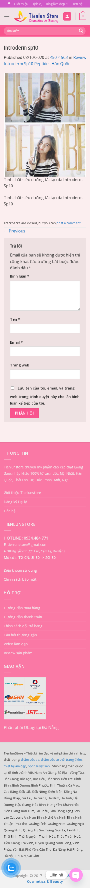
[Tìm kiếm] (81, 31)
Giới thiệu (21, 4)
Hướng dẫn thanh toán (23, 616)
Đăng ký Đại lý (15, 501)
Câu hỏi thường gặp (20, 634)
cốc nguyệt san (39, 766)
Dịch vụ (37, 4)
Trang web (19, 365)
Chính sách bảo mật (20, 579)
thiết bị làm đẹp (15, 766)
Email (16, 342)
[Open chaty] (76, 875)
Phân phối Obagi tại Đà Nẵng (31, 727)
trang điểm (74, 759)
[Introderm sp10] (45, 124)
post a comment (68, 223)
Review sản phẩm (18, 653)
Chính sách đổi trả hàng (23, 625)
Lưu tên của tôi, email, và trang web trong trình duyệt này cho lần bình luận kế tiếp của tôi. (45, 396)
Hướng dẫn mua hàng (22, 607)
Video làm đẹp (16, 644)
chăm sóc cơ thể (52, 759)
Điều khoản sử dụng (20, 570)
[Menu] (7, 16)
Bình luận (19, 276)
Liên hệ (77, 4)
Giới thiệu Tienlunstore (22, 492)
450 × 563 (59, 57)
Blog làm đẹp (55, 4)
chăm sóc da (30, 759)
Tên (15, 319)
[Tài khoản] (67, 16)
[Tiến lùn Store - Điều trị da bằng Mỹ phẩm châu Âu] (36, 16)
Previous (14, 231)
